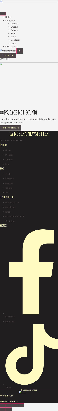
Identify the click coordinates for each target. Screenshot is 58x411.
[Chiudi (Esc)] (21, 405)
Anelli (13, 33)
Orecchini (15, 23)
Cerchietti (15, 40)
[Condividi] (15, 405)
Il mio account (11, 46)
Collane (14, 30)
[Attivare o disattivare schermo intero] (9, 405)
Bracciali (14, 27)
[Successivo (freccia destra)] (9, 409)
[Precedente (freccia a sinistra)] (3, 409)
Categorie (10, 20)
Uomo (13, 43)
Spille (13, 36)
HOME (8, 17)
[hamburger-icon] (3, 13)
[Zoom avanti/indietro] (3, 405)
